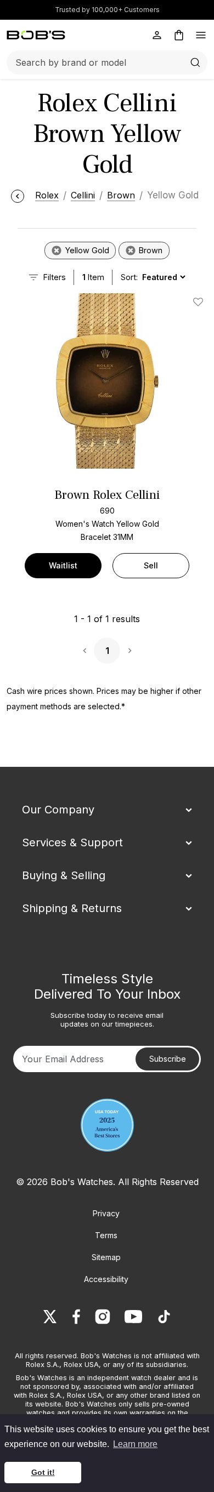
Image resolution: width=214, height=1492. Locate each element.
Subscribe (167, 1058)
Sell (151, 565)
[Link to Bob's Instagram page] (102, 1316)
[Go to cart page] (179, 35)
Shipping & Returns (72, 908)
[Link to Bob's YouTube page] (133, 1316)
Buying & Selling (63, 875)
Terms (106, 1235)
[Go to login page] (157, 35)
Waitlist (63, 565)
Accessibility (106, 1279)
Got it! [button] (43, 1472)
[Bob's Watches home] (36, 35)
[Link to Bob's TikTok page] (164, 1316)
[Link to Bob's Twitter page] (50, 1316)
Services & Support (72, 842)
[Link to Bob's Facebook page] (76, 1316)
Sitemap (106, 1257)
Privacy (106, 1213)
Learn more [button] (135, 1444)
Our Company (58, 809)
